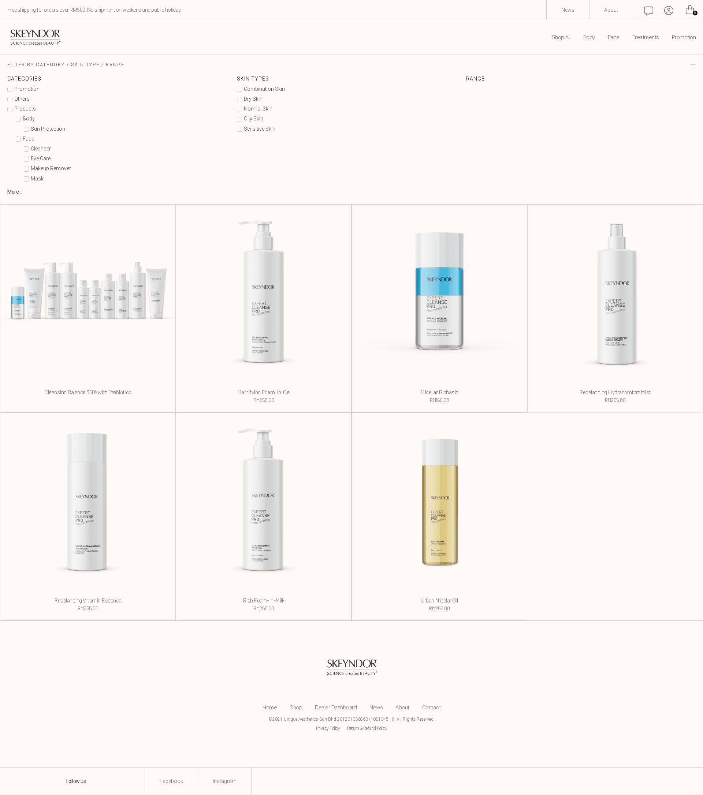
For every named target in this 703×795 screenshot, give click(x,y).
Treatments (645, 37)
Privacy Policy (328, 728)
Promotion (684, 37)
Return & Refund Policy (367, 728)
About (402, 707)
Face (614, 37)
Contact (431, 707)
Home (270, 707)
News (376, 707)
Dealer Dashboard (336, 707)
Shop (296, 707)
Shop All (561, 37)
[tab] (351, 64)
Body (589, 37)
